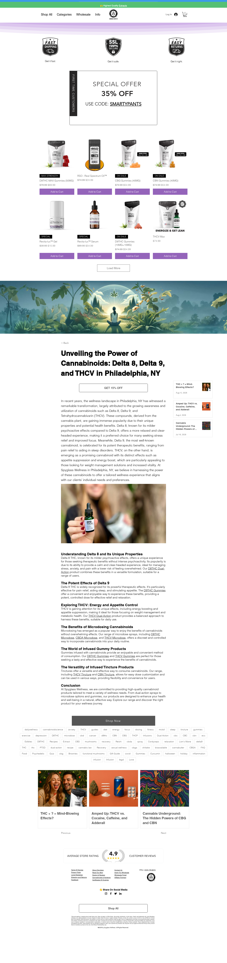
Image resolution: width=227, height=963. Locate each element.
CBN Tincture (106, 674)
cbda (129, 741)
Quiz (52, 753)
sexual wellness (119, 747)
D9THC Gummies (155, 590)
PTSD (42, 747)
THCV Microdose (115, 637)
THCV (83, 729)
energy (115, 729)
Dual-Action (162, 735)
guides (94, 729)
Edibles (28, 741)
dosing (138, 729)
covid (127, 753)
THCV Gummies (125, 656)
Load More (113, 268)
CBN (114, 735)
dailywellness (31, 729)
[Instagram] (106, 893)
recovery (106, 741)
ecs (203, 735)
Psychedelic (38, 753)
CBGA (192, 747)
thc (33, 747)
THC (24, 747)
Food (24, 753)
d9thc (104, 735)
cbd (82, 735)
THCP (135, 735)
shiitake (146, 747)
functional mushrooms (94, 753)
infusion (97, 759)
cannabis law (85, 747)
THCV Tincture (82, 674)
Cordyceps (153, 741)
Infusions (147, 735)
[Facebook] (110, 893)
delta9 (199, 741)
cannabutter (178, 747)
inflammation (199, 753)
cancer (92, 735)
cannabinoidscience (53, 729)
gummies (197, 729)
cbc (176, 735)
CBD (77, 741)
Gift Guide (115, 753)
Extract (66, 741)
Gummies (140, 753)
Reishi (119, 741)
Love (131, 759)
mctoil (162, 729)
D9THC (40, 741)
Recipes (54, 741)
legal (121, 759)
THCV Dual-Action (99, 616)
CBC (185, 735)
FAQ (203, 747)
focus (127, 729)
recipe (70, 747)
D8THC (55, 735)
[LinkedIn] (120, 893)
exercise (26, 735)
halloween (170, 753)
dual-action (56, 747)
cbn (194, 735)
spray (140, 741)
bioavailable (161, 747)
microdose (69, 735)
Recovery (101, 747)
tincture (184, 729)
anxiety (71, 729)
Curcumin (155, 753)
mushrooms (91, 741)
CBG (124, 735)
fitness (150, 729)
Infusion (110, 759)
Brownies (73, 753)
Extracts (123, 3)
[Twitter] (115, 893)
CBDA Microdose (86, 637)
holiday (183, 753)
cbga (134, 747)
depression (41, 735)
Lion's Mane (185, 741)
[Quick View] (57, 154)
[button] (64, 14)
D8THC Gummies (98, 656)
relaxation (169, 741)
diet (105, 729)
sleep (172, 729)
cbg (61, 753)
